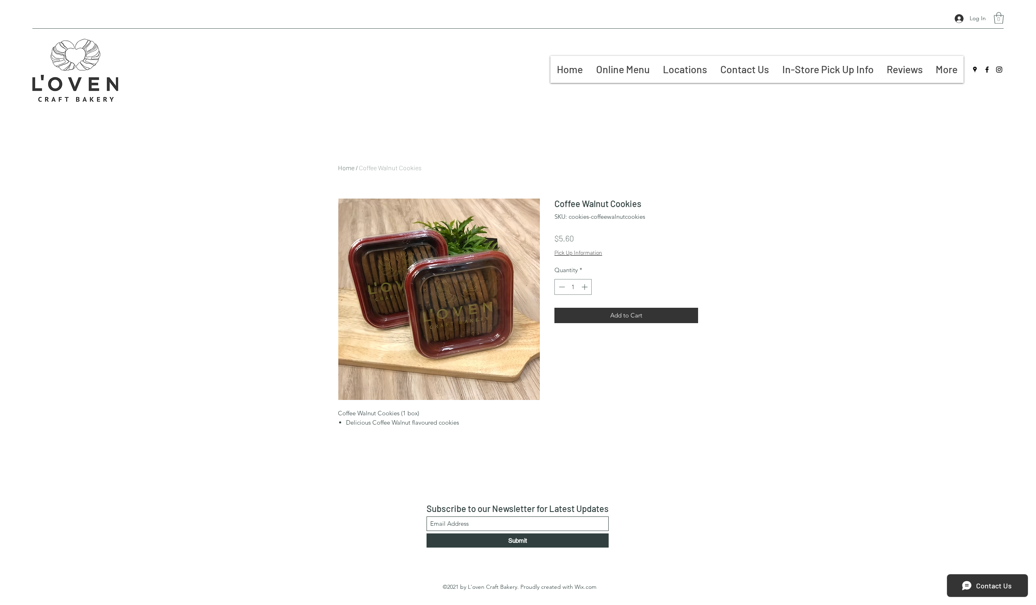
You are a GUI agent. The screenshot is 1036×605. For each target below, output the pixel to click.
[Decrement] (561, 286)
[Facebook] (987, 70)
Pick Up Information (578, 252)
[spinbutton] (573, 286)
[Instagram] (999, 70)
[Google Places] (975, 70)
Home (346, 167)
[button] (999, 18)
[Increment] (585, 286)
